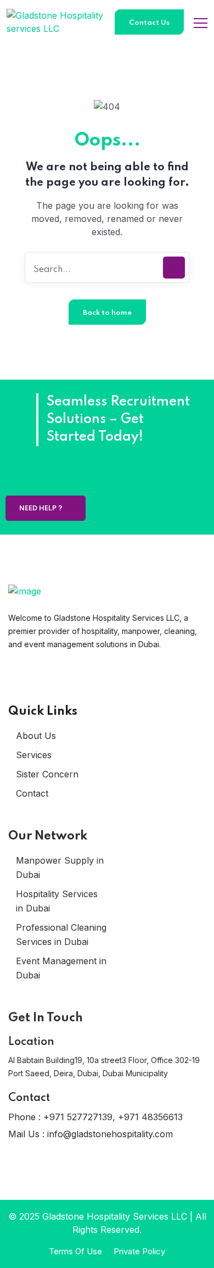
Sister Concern (47, 774)
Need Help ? (41, 508)
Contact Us (149, 22)
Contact (32, 793)
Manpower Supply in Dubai (60, 867)
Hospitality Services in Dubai (57, 901)
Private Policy (139, 1251)
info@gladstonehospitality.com (110, 1133)
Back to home (107, 312)
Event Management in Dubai (61, 968)
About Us (36, 735)
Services (34, 754)
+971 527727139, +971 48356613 (113, 1116)
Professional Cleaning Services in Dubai (61, 934)
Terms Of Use (75, 1251)
